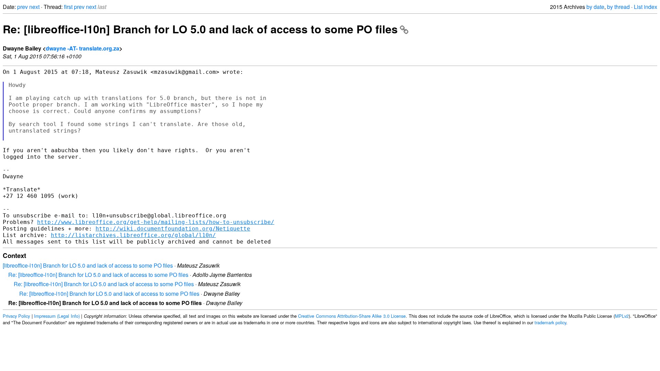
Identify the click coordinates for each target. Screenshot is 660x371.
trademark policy (550, 322)
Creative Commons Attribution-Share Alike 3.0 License (352, 316)
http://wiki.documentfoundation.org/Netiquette (173, 228)
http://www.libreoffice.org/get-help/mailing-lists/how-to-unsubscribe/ (155, 222)
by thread (618, 7)
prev (22, 7)
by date (595, 7)
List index (645, 7)
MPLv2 (622, 316)
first (68, 7)
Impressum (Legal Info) (57, 316)
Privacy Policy (16, 316)
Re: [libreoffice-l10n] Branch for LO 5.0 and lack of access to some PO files (200, 29)
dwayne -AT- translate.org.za (82, 48)
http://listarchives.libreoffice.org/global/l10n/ (133, 235)
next (34, 7)
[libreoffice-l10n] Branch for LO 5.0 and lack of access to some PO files (88, 265)
